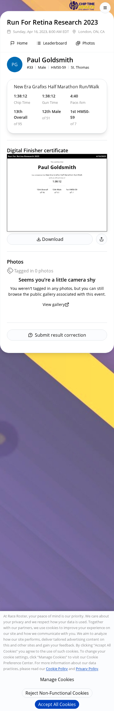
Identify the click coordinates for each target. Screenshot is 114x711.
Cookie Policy (57, 668)
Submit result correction (60, 335)
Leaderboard (55, 43)
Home (22, 43)
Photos (88, 43)
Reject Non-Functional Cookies (57, 693)
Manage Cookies (57, 679)
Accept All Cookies (57, 704)
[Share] (101, 239)
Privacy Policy (87, 668)
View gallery (54, 304)
